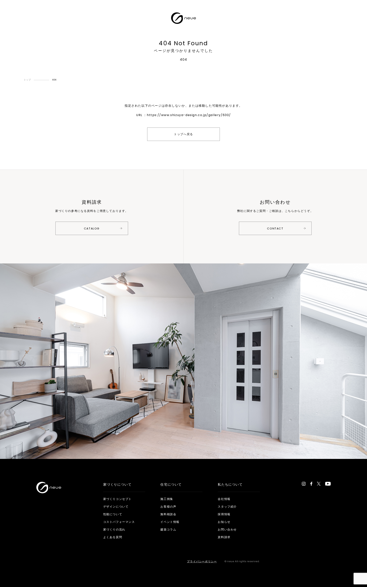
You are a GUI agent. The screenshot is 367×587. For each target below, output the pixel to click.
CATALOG (92, 228)
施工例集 (166, 499)
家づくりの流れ (114, 529)
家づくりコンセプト (117, 499)
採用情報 (224, 514)
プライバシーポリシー (202, 561)
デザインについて (116, 506)
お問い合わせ (227, 529)
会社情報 (224, 499)
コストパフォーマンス (119, 521)
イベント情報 (169, 521)
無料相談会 (168, 514)
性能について (112, 514)
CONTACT (275, 228)
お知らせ (224, 521)
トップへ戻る (183, 134)
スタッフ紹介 (227, 506)
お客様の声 (168, 506)
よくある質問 (112, 537)
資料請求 (224, 537)
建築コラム (168, 529)
